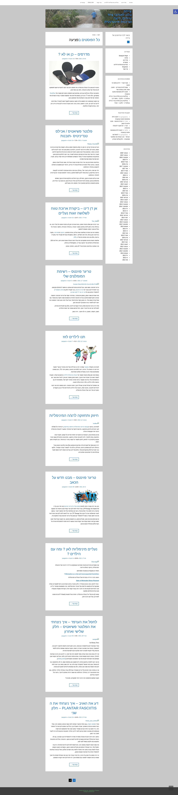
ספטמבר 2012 (123, 251)
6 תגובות (71, 558)
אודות (126, 58)
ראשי (98, 35)
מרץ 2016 (125, 180)
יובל (127, 126)
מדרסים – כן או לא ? (74, 54)
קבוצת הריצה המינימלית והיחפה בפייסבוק (76, 426)
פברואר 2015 (124, 197)
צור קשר (125, 69)
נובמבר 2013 (124, 220)
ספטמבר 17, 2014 (82, 280)
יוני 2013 (125, 231)
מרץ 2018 (125, 164)
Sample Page (123, 56)
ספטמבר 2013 (123, 224)
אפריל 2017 (124, 171)
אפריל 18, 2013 (82, 636)
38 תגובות (71, 487)
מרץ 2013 (125, 237)
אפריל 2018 (124, 162)
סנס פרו (56, 232)
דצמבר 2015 (124, 184)
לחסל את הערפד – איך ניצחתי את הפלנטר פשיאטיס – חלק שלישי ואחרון (74, 626)
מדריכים (125, 60)
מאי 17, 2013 (82, 558)
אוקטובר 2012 (124, 249)
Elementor (91, 791)
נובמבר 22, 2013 (82, 341)
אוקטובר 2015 (124, 186)
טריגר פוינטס (79, 290)
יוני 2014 (125, 211)
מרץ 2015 (125, 195)
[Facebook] (128, 42)
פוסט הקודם (91, 724)
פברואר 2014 (124, 215)
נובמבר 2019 (124, 155)
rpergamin (64, 58)
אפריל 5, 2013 (82, 717)
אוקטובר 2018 (124, 157)
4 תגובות (70, 420)
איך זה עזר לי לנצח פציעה (78, 292)
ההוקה (63, 232)
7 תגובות (70, 341)
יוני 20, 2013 (83, 487)
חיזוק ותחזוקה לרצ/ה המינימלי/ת (74, 415)
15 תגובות (70, 217)
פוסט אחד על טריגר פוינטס (72, 506)
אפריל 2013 (124, 235)
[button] (175, 11)
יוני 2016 (125, 175)
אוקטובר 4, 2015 (82, 140)
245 (75, 237)
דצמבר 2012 (124, 244)
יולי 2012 (125, 255)
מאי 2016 (125, 177)
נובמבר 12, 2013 (82, 420)
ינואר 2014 (125, 217)
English (125, 67)
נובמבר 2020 (124, 153)
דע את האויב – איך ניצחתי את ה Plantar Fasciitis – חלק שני (74, 708)
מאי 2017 (125, 168)
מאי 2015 (125, 191)
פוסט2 (59, 658)
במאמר (86, 367)
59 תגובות (70, 636)
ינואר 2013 (125, 242)
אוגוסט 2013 (124, 226)
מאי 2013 (125, 233)
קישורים (125, 62)
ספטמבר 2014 (123, 206)
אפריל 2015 (124, 193)
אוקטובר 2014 (124, 204)
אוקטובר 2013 (124, 222)
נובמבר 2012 (124, 246)
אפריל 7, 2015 (82, 217)
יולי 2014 (125, 208)
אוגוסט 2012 (124, 253)
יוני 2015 (125, 188)
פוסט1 (64, 658)
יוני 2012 (125, 257)
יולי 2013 (125, 229)
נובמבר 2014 (124, 202)
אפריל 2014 (124, 213)
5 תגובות (69, 280)
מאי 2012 (125, 260)
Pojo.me (86, 790)
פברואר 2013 (124, 240)
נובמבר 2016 (124, 173)
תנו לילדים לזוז (74, 337)
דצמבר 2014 (124, 200)
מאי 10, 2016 (82, 58)
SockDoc (53, 93)
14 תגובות (71, 58)
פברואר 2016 (124, 182)
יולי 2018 (125, 159)
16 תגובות (70, 717)
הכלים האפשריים (59, 290)
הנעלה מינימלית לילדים (70, 375)
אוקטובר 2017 (124, 166)
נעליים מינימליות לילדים (121, 64)
